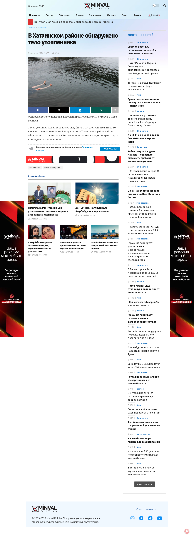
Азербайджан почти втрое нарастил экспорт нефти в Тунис (143, 351)
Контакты (151, 509)
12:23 (131, 131)
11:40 (131, 223)
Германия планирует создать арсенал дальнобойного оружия (142, 318)
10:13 (131, 327)
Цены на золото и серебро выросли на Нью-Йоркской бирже (144, 194)
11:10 (131, 265)
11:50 (131, 203)
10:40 (131, 298)
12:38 (131, 111)
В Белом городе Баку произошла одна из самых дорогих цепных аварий (73, 245)
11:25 (131, 239)
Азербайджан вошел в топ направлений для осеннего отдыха (104, 245)
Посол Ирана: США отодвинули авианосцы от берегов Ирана (143, 289)
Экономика (95, 15)
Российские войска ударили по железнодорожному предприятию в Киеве (144, 334)
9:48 (131, 360)
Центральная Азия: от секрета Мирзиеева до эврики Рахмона (141, 396)
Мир (139, 79)
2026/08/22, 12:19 (38, 255)
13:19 (131, 59)
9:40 (131, 389)
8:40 (131, 43)
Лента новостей (141, 35)
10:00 (131, 343)
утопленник (35, 168)
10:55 (131, 282)
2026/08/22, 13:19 (38, 219)
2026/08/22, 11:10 (70, 252)
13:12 (131, 79)
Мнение (111, 15)
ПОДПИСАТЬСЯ (110, 149)
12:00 (131, 187)
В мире (80, 15)
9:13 (131, 447)
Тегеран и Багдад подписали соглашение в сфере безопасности (144, 86)
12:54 (131, 95)
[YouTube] (159, 518)
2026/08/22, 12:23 (86, 215)
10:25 (131, 311)
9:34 (131, 405)
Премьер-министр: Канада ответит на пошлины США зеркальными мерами (143, 230)
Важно (140, 111)
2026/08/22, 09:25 (102, 252)
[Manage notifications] (186, 531)
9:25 (131, 418)
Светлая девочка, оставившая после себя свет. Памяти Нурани (142, 50)
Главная (31, 28)
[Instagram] (132, 518)
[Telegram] (141, 518)
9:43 (131, 373)
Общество (64, 15)
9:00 (131, 464)
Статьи (49, 15)
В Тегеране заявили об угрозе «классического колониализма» (141, 471)
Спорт (125, 15)
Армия (137, 15)
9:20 (131, 434)
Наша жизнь (143, 434)
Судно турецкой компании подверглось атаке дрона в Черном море (144, 102)
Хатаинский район (52, 168)
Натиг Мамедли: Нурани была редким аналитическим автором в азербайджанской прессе (48, 211)
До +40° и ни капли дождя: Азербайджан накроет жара (144, 138)
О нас (139, 509)
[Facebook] (150, 518)
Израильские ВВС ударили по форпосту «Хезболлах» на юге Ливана (143, 455)
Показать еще (144, 484)
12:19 (131, 167)
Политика (34, 15)
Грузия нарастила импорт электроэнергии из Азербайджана (143, 380)
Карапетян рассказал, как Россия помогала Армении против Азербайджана (82, 21)
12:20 (131, 147)
